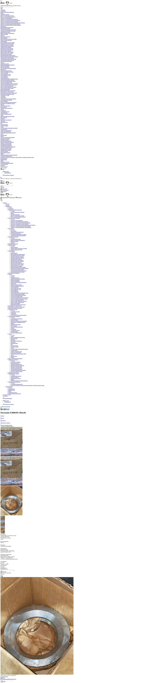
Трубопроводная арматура (17, 384)
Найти (2, 681)
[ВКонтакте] (1, 409)
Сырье (12, 336)
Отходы (12, 276)
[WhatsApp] (7, 409)
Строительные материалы (16, 318)
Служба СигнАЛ (4, 676)
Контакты (3, 677)
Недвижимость (11, 388)
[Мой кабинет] (1, 198)
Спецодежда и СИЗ (15, 311)
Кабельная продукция (16, 239)
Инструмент (13, 230)
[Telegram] (8, 409)
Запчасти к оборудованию (16, 220)
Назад (8, 204)
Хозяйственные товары (16, 376)
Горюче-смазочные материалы (17, 212)
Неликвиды (10, 208)
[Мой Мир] (5, 409)
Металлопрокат (14, 247)
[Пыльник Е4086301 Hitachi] (11, 455)
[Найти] (2, 8)
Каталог (7, 205)
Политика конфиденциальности (9, 679)
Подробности (3, 567)
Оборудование (14, 253)
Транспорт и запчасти (16, 362)
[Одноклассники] (3, 409)
